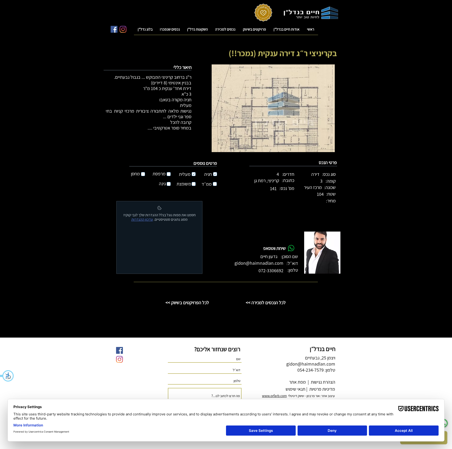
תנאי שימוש (295, 389)
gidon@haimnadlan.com (258, 263)
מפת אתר (297, 382)
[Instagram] (123, 29)
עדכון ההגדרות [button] (142, 219)
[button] (7, 376)
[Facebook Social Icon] (114, 29)
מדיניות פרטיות (321, 389)
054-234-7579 (310, 370)
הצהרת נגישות (322, 382)
